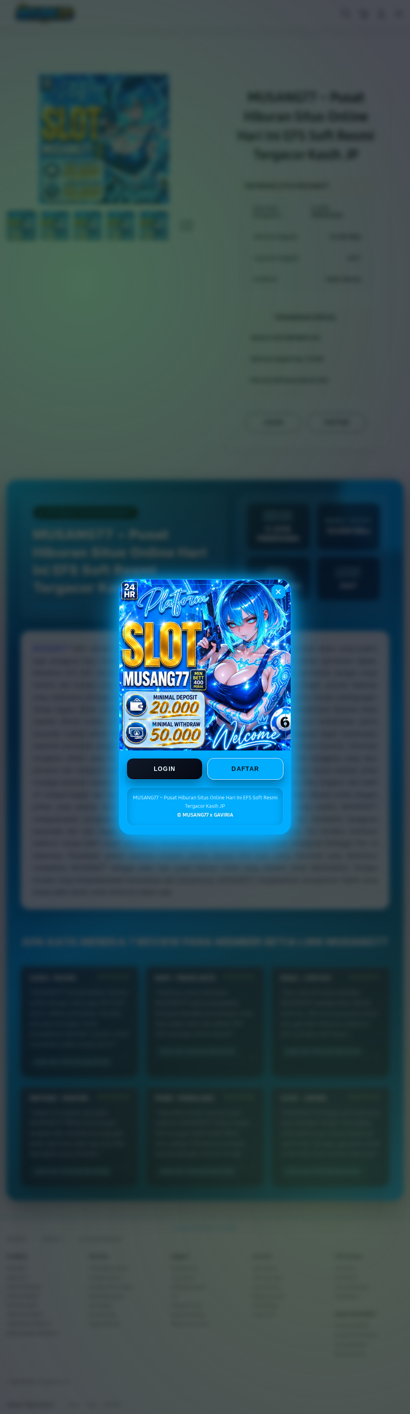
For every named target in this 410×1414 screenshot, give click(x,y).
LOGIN (165, 769)
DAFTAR (245, 769)
